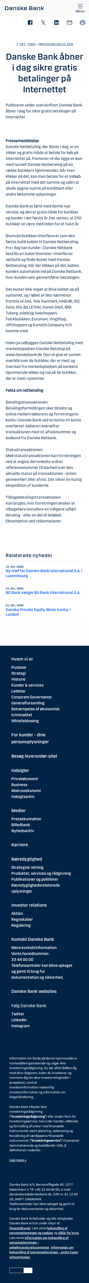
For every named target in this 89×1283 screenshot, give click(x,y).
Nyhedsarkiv (22, 830)
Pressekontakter (26, 819)
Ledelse (18, 691)
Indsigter (20, 770)
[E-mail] (69, 22)
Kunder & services (27, 685)
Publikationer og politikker (34, 879)
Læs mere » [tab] (17, 1160)
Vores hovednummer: (30, 953)
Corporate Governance (31, 697)
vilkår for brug (68, 1233)
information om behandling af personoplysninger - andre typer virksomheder (43, 1252)
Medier (18, 810)
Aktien (17, 913)
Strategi (18, 673)
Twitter (17, 1014)
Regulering (21, 925)
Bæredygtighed (26, 859)
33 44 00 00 (22, 959)
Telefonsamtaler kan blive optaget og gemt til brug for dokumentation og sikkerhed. (41, 971)
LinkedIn (18, 1020)
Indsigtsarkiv (23, 796)
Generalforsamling (27, 703)
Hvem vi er (22, 659)
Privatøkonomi (24, 778)
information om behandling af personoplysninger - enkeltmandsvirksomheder (38, 1243)
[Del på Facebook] (30, 22)
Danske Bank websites (34, 991)
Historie (18, 679)
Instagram (20, 1026)
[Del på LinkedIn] (56, 22)
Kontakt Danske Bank (32, 939)
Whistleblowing (25, 720)
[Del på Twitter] (43, 22)
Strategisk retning (27, 867)
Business (19, 784)
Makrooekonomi (26, 790)
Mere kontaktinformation (34, 947)
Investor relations (29, 905)
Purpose (18, 667)
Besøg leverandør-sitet (34, 756)
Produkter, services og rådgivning (41, 873)
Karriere (19, 844)
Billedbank (20, 824)
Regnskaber (22, 919)
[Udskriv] (82, 22)
